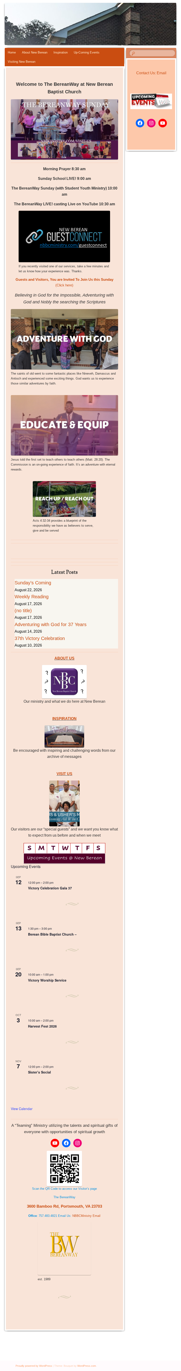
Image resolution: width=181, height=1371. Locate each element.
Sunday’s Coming (33, 582)
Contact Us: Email (151, 73)
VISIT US (64, 774)
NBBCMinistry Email (86, 1216)
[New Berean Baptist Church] (77, 24)
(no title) (23, 610)
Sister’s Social (39, 1072)
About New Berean (34, 52)
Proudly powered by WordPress (34, 1365)
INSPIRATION (64, 719)
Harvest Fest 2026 (42, 1026)
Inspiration (60, 52)
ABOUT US (64, 658)
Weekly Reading (32, 596)
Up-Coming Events (86, 52)
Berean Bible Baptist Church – (52, 934)
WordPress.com (86, 1365)
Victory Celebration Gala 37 (50, 888)
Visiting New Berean (21, 61)
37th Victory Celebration (40, 638)
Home (12, 52)
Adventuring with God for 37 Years (50, 624)
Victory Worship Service (47, 980)
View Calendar (22, 1108)
